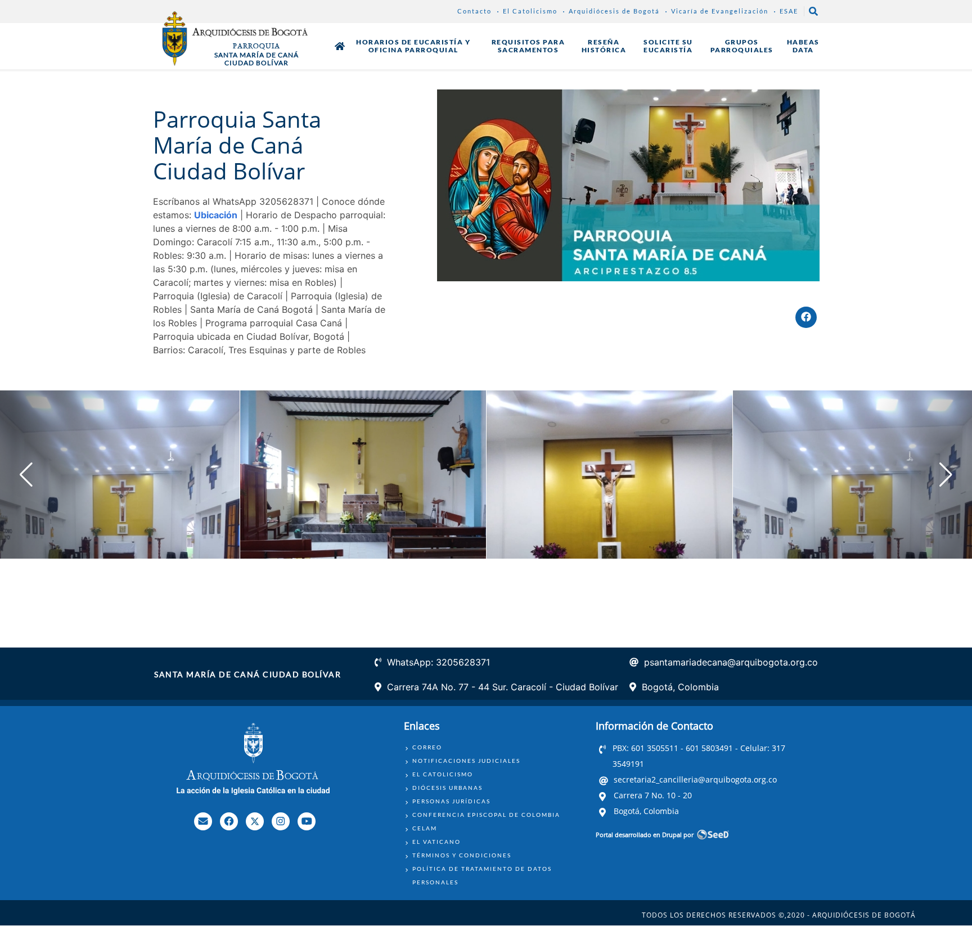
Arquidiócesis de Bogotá (614, 11)
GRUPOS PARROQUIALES (741, 46)
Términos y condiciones (461, 855)
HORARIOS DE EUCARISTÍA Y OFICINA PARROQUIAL (413, 46)
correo (427, 747)
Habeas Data (803, 46)
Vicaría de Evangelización (719, 11)
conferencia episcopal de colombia (486, 814)
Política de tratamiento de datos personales (482, 875)
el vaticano (436, 841)
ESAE (789, 11)
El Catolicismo (530, 11)
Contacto (474, 11)
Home (339, 46)
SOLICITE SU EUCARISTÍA (668, 46)
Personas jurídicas (451, 801)
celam (424, 828)
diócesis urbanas (447, 787)
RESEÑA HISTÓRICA (604, 46)
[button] (945, 474)
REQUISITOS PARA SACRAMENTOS (528, 46)
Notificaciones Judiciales (466, 760)
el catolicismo (442, 774)
